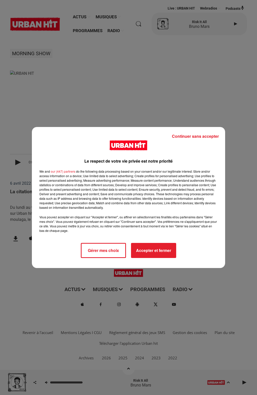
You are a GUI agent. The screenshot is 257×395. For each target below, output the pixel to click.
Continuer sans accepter (195, 136)
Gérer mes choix (103, 250)
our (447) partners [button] (63, 171)
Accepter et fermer (153, 250)
